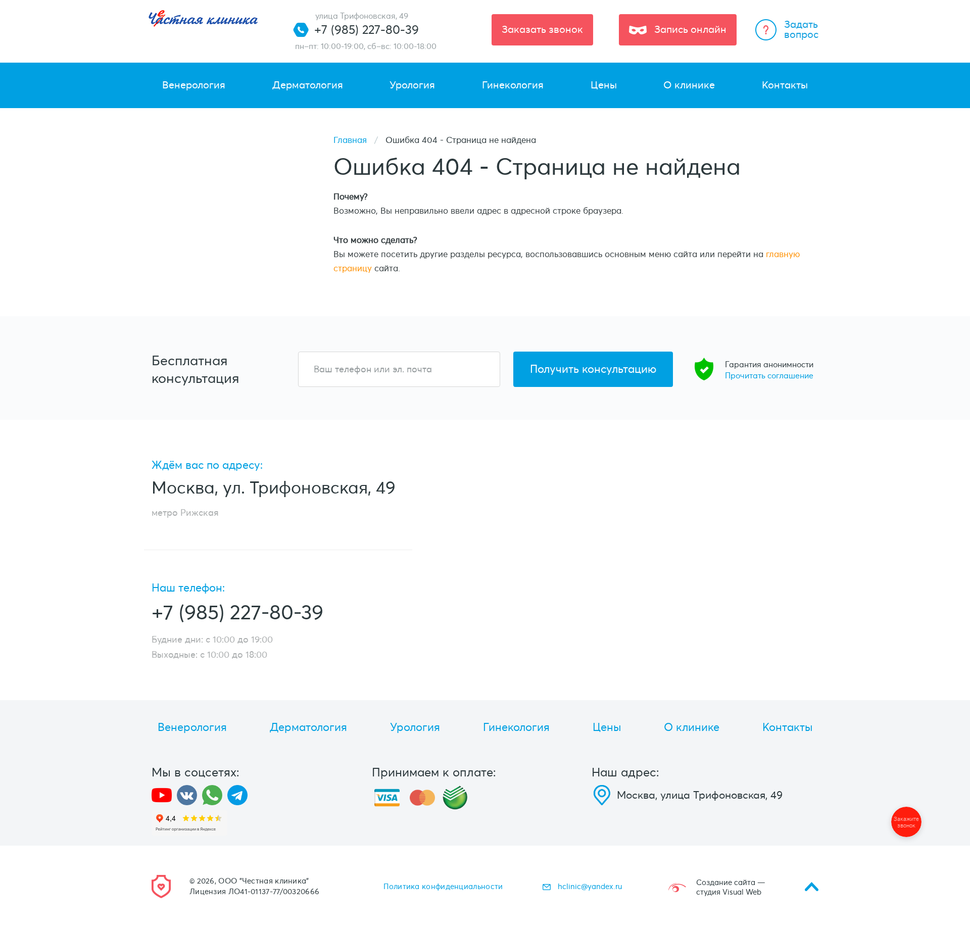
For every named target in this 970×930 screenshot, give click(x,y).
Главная (350, 140)
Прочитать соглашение (769, 375)
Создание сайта (725, 882)
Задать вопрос (801, 29)
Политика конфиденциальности (443, 886)
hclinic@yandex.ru (590, 886)
